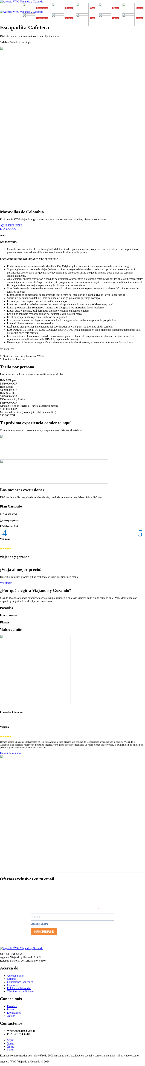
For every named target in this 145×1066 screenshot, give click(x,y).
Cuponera (12, 985)
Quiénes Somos (16, 975)
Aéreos (11, 1015)
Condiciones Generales (20, 981)
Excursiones (14, 1012)
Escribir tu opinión (10, 753)
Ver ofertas (6, 582)
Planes (10, 1009)
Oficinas (11, 978)
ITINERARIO (8, 228)
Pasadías (12, 1006)
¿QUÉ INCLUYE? (11, 225)
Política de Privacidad (19, 988)
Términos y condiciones (20, 991)
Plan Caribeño (11, 506)
